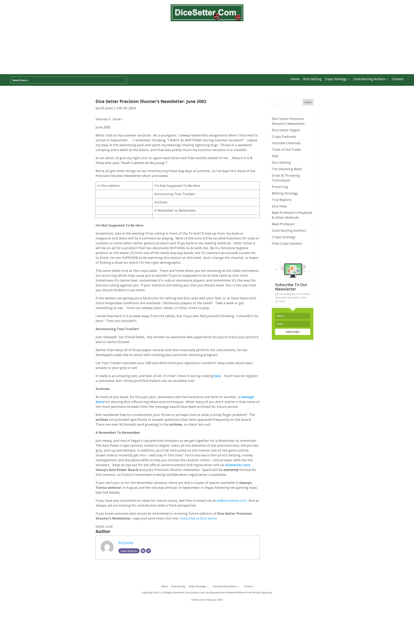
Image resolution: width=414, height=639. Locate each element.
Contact (398, 79)
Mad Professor (283, 224)
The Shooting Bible (287, 169)
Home (295, 79)
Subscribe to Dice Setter (198, 518)
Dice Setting (312, 79)
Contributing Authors (369, 79)
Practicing (280, 187)
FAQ (275, 156)
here (217, 376)
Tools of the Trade (286, 149)
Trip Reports (282, 200)
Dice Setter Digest (286, 130)
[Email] (143, 550)
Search (308, 102)
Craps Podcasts (284, 136)
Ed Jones (106, 108)
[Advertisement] (207, 50)
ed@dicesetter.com (232, 500)
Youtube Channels (286, 143)
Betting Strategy (285, 193)
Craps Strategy (336, 79)
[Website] (148, 550)
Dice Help (279, 206)
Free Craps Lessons (287, 243)
